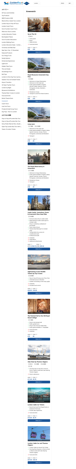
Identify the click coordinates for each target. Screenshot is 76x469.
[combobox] (63, 3)
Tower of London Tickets (9, 129)
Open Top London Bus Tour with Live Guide (12, 126)
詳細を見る (38, 52)
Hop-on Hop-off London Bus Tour (11, 118)
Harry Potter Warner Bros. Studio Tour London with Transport (12, 124)
